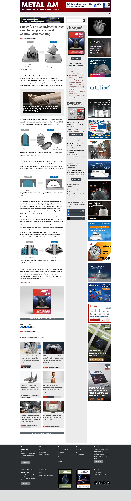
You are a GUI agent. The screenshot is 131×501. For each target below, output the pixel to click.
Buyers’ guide (56, 14)
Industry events (80, 454)
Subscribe (26, 462)
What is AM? (66, 14)
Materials (57, 426)
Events (95, 14)
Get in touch (98, 461)
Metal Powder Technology (46, 475)
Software (33, 38)
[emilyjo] (28, 327)
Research (77, 194)
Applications (35, 395)
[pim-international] (65, 479)
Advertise (86, 14)
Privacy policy (98, 472)
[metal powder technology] (84, 479)
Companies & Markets (25, 367)
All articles (78, 452)
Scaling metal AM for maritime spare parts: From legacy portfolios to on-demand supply (77, 82)
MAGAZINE (38, 14)
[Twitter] (25, 327)
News (30, 14)
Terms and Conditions (100, 474)
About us (96, 469)
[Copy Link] (31, 327)
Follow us (26, 483)
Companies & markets (73, 190)
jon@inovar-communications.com (76, 131)
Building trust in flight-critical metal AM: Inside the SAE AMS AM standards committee (77, 88)
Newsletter (76, 14)
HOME (23, 14)
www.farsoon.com (25, 282)
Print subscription (44, 454)
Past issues (42, 452)
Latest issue (42, 450)
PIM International (44, 473)
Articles (46, 14)
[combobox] (76, 20)
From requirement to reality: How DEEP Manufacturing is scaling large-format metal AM (77, 71)
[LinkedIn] (22, 327)
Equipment (57, 367)
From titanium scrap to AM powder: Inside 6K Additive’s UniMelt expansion (76, 77)
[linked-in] (108, 483)
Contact (102, 14)
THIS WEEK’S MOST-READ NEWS (32, 338)
